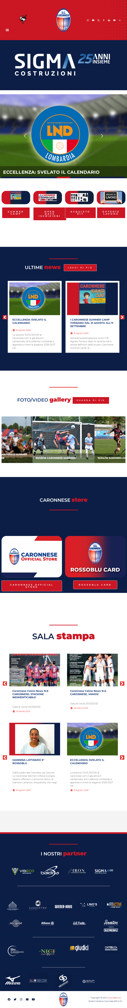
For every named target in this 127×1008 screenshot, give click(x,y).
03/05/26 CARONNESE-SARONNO (56, 457)
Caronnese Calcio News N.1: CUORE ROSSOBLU (88, 692)
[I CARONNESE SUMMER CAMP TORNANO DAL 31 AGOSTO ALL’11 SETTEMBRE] (92, 739)
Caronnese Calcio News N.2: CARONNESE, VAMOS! (30, 692)
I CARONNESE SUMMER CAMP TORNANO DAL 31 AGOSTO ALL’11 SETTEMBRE (91, 323)
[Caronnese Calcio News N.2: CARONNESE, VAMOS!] (34, 670)
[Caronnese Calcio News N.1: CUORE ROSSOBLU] (92, 670)
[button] (7, 29)
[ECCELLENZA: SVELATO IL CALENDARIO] (34, 739)
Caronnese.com (114, 997)
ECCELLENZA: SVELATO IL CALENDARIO (51, 172)
